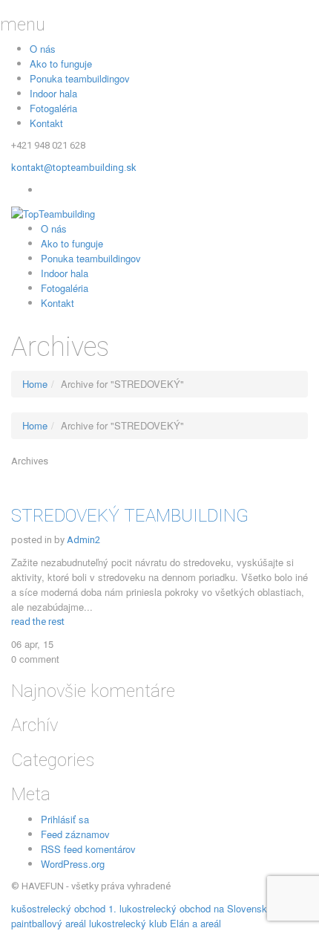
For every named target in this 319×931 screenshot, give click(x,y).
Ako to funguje (61, 63)
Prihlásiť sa (65, 819)
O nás (43, 49)
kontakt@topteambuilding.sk (74, 167)
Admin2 (83, 539)
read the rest (38, 621)
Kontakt (46, 123)
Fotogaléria (53, 108)
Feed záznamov (75, 834)
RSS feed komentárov (88, 849)
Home (34, 384)
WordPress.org (73, 864)
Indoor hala (53, 93)
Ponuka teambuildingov (80, 78)
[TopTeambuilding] (159, 213)
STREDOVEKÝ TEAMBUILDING (130, 515)
